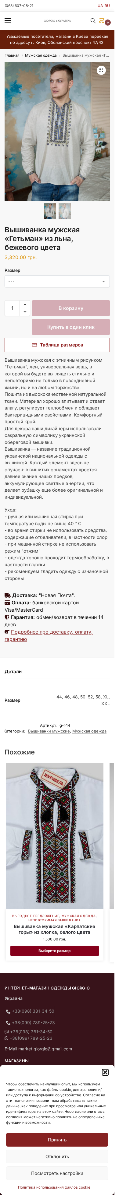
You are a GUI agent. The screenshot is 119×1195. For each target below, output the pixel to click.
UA (100, 5)
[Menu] (14, 20)
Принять (57, 1140)
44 (59, 696)
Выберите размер (54, 950)
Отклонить (57, 1156)
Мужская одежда (41, 55)
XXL (105, 703)
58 (98, 696)
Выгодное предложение (35, 916)
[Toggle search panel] (93, 21)
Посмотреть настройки (57, 1173)
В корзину (71, 308)
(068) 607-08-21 (19, 5)
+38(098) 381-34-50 (33, 1011)
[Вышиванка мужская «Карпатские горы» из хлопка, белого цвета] (54, 836)
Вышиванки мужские (49, 731)
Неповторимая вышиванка (54, 920)
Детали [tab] (13, 671)
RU (107, 5)
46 (67, 696)
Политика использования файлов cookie (54, 1187)
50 (82, 696)
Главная (12, 55)
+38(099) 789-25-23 (33, 1022)
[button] (105, 1072)
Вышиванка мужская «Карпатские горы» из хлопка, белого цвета (54, 929)
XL (106, 696)
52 (90, 696)
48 (75, 696)
